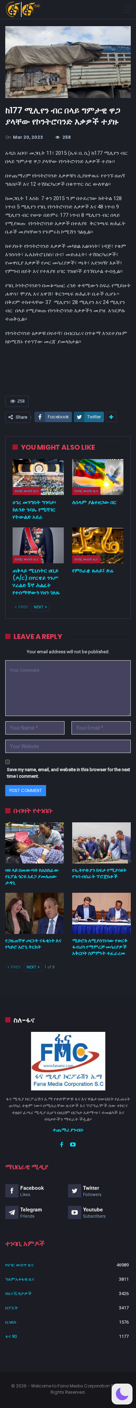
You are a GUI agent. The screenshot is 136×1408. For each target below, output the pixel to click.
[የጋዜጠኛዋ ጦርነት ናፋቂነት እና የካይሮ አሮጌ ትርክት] (34, 913)
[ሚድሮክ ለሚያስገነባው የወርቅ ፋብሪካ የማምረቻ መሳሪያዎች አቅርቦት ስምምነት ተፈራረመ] (101, 913)
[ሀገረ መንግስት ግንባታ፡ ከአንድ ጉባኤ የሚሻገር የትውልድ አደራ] (38, 477)
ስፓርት (11, 1307)
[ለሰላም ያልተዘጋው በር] (97, 477)
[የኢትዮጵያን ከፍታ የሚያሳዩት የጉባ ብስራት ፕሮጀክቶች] (101, 842)
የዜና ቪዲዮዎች (18, 1293)
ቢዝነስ (10, 1322)
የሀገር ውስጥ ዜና (26, 491)
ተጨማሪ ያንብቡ (68, 1129)
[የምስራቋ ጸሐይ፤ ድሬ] (97, 545)
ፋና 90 (11, 1336)
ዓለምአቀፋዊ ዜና (19, 1279)
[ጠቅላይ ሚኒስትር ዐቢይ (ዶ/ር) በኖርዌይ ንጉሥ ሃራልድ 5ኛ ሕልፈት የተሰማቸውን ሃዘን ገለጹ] (38, 545)
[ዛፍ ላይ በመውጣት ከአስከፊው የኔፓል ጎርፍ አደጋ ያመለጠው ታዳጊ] (34, 842)
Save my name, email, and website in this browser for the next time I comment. (68, 773)
